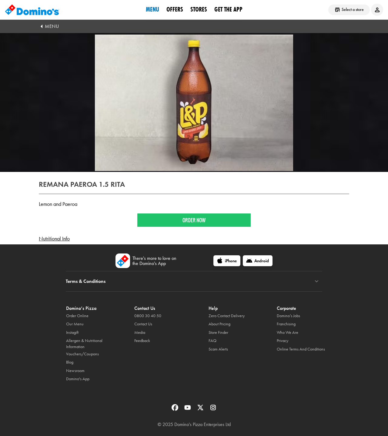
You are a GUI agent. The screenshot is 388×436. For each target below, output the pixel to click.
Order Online (77, 315)
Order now (194, 220)
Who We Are (287, 332)
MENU (52, 26)
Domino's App (77, 378)
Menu (152, 9)
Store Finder (218, 332)
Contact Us (143, 324)
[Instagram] (213, 409)
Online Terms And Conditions (301, 349)
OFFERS (174, 9)
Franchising (286, 324)
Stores (198, 9)
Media (139, 332)
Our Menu (75, 324)
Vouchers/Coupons (82, 354)
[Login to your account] (377, 10)
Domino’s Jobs (288, 315)
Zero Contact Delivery (227, 315)
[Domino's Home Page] (32, 9)
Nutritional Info (54, 238)
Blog (69, 362)
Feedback (142, 340)
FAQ (212, 340)
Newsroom (75, 370)
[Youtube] (188, 409)
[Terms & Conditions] (316, 281)
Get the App (228, 9)
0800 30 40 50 (147, 315)
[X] (201, 409)
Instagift (72, 332)
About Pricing (219, 324)
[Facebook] (175, 409)
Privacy (282, 340)
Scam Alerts (218, 349)
